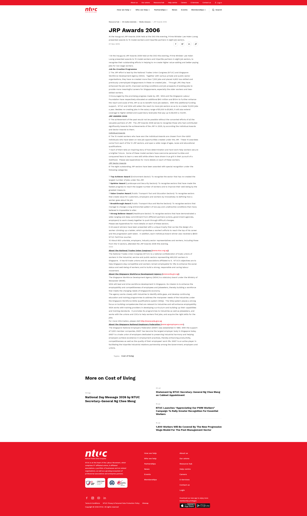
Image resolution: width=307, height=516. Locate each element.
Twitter (183, 43)
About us (134, 2)
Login (182, 490)
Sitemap (145, 503)
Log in (219, 3)
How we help (150, 453)
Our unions (146, 2)
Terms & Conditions (92, 503)
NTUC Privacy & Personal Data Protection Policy (121, 503)
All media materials (129, 22)
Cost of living (127, 356)
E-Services (195, 2)
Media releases (145, 22)
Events (147, 474)
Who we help (150, 458)
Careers (184, 2)
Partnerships (150, 464)
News (146, 469)
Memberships (150, 479)
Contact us (207, 2)
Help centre (172, 2)
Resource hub (159, 2)
